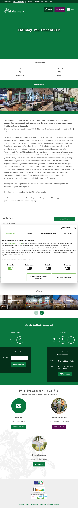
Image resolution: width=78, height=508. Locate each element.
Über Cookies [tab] (67, 233)
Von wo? (6, 358)
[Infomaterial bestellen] (59, 406)
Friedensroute (18, 2)
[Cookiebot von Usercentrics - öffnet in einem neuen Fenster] (62, 228)
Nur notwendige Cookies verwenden (38, 277)
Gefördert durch (24, 504)
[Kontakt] (19, 406)
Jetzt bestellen (59, 427)
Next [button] (72, 100)
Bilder (52, 360)
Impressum (34, 504)
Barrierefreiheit (54, 504)
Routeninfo (39, 464)
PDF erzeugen (65, 374)
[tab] (11, 340)
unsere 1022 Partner (15, 243)
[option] (39, 99)
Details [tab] (29, 233)
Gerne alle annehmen (64, 277)
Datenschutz (44, 504)
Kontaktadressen (19, 427)
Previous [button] (6, 100)
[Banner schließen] (75, 228)
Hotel (30, 307)
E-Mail (52, 366)
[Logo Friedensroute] (14, 11)
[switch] (29, 268)
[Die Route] (39, 443)
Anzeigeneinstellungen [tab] (48, 233)
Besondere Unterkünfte (68, 307)
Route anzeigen (18, 364)
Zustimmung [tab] (10, 233)
